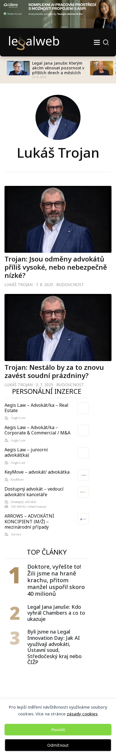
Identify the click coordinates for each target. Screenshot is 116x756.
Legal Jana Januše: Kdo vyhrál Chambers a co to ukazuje (56, 613)
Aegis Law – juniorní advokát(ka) (26, 452)
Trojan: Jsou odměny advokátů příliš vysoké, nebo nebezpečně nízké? (56, 267)
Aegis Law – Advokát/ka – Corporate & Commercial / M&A (37, 430)
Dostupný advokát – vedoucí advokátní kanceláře (34, 491)
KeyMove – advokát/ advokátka (37, 472)
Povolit (58, 729)
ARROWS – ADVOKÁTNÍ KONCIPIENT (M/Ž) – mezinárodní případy (29, 521)
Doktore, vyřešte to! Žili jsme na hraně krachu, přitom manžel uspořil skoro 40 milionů (56, 580)
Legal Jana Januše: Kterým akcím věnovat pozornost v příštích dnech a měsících (58, 68)
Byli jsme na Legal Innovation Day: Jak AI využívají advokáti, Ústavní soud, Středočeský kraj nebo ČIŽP (54, 647)
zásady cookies (82, 714)
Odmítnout (58, 745)
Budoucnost (70, 284)
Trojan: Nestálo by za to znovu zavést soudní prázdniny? (54, 371)
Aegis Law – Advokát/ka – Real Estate (36, 408)
